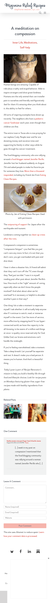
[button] (5, 413)
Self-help (25, 47)
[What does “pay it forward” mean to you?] (37, 405)
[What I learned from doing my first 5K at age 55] (13, 405)
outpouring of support (17, 224)
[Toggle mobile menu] (45, 12)
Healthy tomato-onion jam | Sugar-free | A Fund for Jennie (24, 441)
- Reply (26, 443)
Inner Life (18, 42)
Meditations (30, 42)
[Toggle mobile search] (40, 12)
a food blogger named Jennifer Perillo (27, 159)
